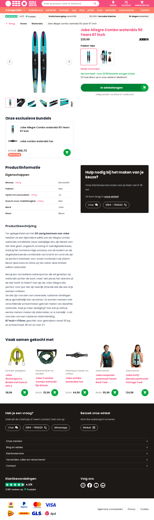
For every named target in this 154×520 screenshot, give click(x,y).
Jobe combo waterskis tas (74, 379)
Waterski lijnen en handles (44, 372)
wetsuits (110, 10)
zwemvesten (126, 10)
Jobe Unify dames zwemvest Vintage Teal (137, 378)
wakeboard (36, 10)
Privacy (131, 509)
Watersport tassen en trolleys (77, 372)
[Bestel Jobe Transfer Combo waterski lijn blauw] (54, 392)
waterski (51, 10)
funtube (64, 10)
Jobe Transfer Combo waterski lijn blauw (46, 381)
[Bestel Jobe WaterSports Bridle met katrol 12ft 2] (24, 392)
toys (99, 10)
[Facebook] (89, 485)
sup (74, 10)
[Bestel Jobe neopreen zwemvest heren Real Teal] (115, 392)
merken (144, 10)
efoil (82, 10)
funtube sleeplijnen (15, 370)
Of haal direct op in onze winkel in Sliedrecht (104, 77)
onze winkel (111, 196)
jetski (91, 10)
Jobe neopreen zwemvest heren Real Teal (106, 378)
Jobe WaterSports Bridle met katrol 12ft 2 (16, 380)
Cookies (144, 509)
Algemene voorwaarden (110, 509)
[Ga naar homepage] (21, 3)
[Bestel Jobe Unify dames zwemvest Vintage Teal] (145, 392)
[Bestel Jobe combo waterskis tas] (84, 392)
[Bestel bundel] (67, 152)
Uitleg (18, 182)
